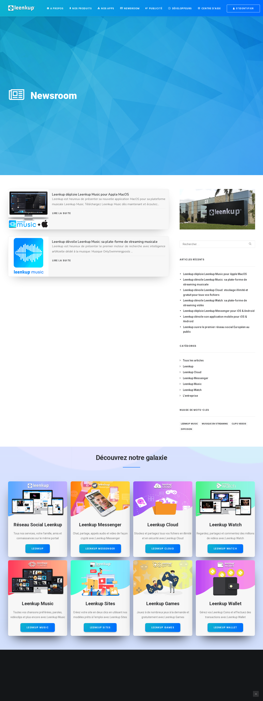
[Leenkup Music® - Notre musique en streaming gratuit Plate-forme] (37, 578)
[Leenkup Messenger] (100, 499)
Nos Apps (107, 8)
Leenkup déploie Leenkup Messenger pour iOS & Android (219, 310)
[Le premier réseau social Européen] (37, 499)
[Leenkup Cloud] (162, 499)
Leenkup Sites (100, 627)
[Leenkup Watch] (225, 499)
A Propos (57, 8)
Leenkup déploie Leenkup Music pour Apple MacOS (90, 194)
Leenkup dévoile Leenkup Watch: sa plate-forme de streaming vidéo (215, 303)
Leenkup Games (162, 627)
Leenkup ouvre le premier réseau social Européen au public (216, 329)
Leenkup (188, 366)
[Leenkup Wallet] (225, 578)
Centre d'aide (211, 8)
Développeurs (182, 8)
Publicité (155, 8)
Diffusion (186, 429)
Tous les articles (193, 360)
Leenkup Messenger (195, 378)
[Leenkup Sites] (100, 578)
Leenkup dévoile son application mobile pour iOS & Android (215, 319)
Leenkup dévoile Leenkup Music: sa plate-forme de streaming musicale (104, 242)
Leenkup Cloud (192, 372)
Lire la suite (62, 213)
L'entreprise (190, 395)
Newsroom (131, 8)
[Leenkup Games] (162, 578)
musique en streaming (215, 424)
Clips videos (239, 424)
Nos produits (82, 8)
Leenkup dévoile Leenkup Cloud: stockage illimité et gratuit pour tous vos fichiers (215, 292)
